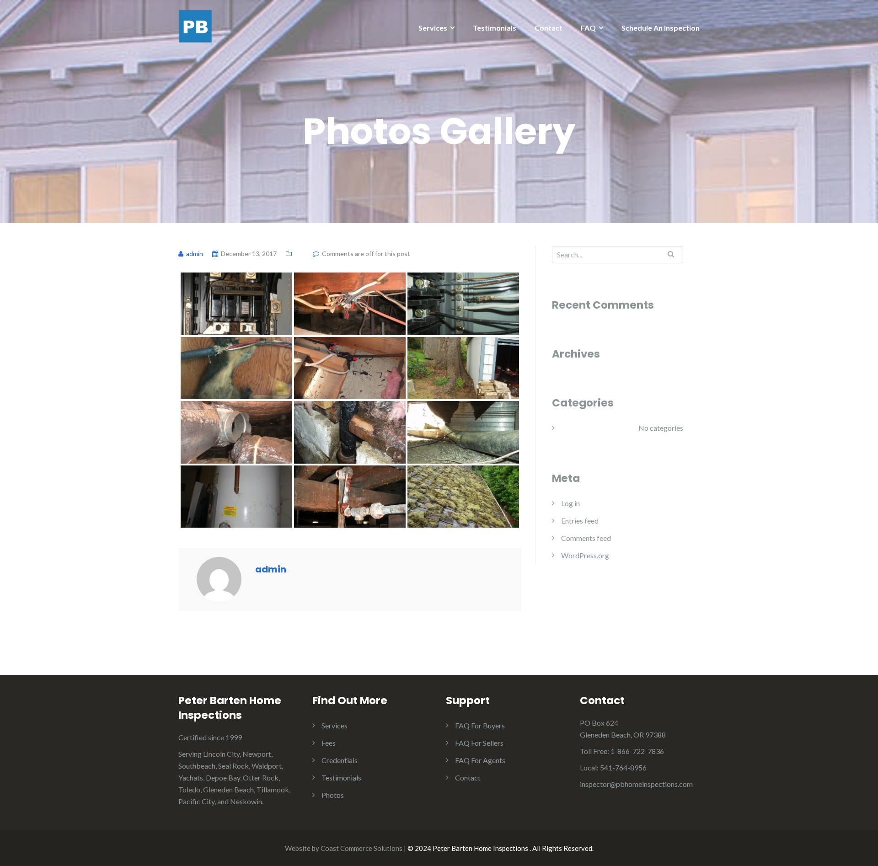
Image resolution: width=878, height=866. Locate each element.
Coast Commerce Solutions (361, 848)
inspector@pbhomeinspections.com (636, 784)
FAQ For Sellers (479, 742)
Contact (548, 27)
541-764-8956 (623, 767)
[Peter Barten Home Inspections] (195, 25)
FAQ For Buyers (480, 725)
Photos (332, 795)
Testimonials (494, 27)
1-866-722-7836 (637, 751)
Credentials (339, 760)
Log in (570, 503)
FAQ (588, 27)
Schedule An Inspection (660, 27)
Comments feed (586, 538)
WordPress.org (585, 555)
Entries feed (580, 520)
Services (432, 27)
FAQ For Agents (480, 760)
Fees (328, 742)
